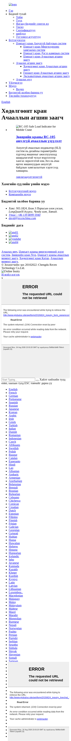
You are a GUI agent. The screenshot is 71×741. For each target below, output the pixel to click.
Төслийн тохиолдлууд (22, 95)
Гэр (11, 10)
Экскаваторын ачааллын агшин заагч (46, 76)
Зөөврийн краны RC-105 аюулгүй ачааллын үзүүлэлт (39, 139)
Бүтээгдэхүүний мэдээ (22, 191)
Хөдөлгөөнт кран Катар (34, 258)
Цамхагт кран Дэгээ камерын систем (46, 53)
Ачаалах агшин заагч (29, 63)
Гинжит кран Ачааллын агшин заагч (46, 72)
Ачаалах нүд (24, 79)
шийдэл (21, 33)
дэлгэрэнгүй (34, 176)
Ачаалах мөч (9, 251)
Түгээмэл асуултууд (28, 36)
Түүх (19, 20)
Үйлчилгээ (15, 82)
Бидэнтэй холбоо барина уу (26, 92)
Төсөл (19, 27)
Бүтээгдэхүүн (17, 40)
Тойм (19, 17)
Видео (20, 89)
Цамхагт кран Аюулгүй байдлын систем (41, 43)
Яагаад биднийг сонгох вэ (32, 23)
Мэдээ (12, 85)
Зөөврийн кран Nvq (23, 254)
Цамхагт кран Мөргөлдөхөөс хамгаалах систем (41, 48)
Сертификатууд (25, 30)
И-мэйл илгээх (10, 274)
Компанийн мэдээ (20, 194)
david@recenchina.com (22, 218)
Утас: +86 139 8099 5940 (24, 214)
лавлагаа (21, 176)
